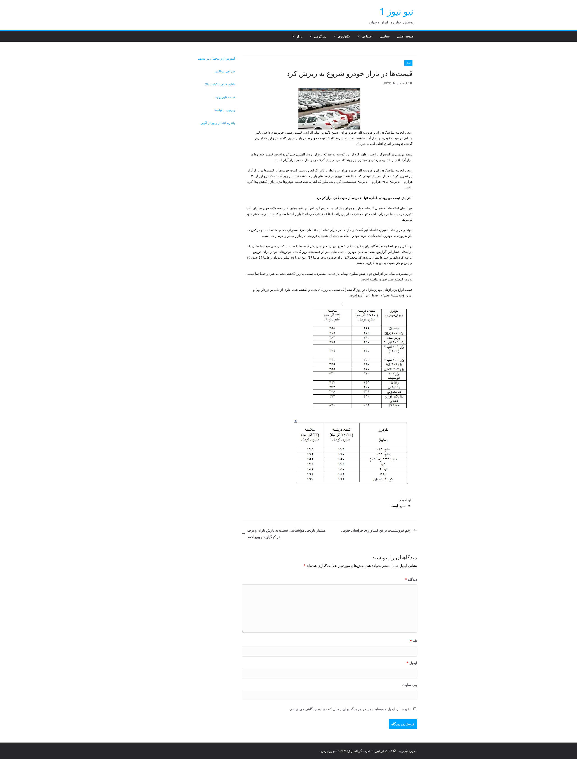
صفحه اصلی (405, 36)
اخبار (408, 63)
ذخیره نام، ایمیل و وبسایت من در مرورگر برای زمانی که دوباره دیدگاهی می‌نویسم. (350, 708)
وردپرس (326, 751)
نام (413, 641)
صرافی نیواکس (225, 71)
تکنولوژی (344, 36)
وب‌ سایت (409, 684)
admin (387, 83)
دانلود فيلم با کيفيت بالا (220, 84)
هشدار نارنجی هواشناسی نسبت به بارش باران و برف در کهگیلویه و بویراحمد (286, 533)
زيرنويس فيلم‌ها (224, 110)
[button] (359, 36)
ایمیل (411, 662)
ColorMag (343, 751)
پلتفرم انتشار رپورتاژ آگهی (218, 123)
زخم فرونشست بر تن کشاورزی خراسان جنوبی (376, 530)
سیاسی (385, 36)
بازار (299, 36)
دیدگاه (411, 579)
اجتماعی (367, 36)
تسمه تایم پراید (225, 97)
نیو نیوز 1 (396, 11)
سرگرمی (320, 36)
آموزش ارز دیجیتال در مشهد (216, 58)
